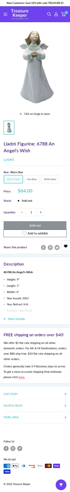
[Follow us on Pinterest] (19, 448)
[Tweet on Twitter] (57, 247)
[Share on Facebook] (43, 247)
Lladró (9, 159)
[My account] (56, 14)
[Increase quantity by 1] (41, 212)
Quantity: (10, 212)
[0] (63, 14)
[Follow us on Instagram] (12, 448)
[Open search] (49, 14)
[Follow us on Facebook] (6, 448)
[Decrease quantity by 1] (21, 212)
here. (22, 377)
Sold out (35, 225)
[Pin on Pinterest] (50, 247)
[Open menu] (5, 14)
